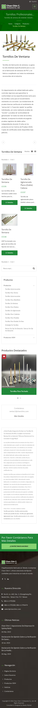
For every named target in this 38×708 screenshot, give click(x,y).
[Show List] (35, 151)
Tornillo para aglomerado (26, 513)
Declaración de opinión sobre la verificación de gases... (19, 638)
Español (34, 1)
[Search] (33, 268)
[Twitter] (5, 579)
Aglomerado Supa (8, 516)
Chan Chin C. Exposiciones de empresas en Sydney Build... (18, 627)
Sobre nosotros (10, 675)
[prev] (3, 142)
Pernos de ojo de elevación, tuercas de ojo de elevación (19, 330)
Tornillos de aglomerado (12, 310)
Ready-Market (27, 705)
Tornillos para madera (12, 307)
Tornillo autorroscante (20, 516)
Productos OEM (9, 337)
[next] (34, 142)
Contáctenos (7, 518)
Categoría (17, 24)
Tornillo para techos (9, 511)
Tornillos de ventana (19, 26)
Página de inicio (10, 671)
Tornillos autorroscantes (12, 289)
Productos (26, 24)
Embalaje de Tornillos (11, 325)
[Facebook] (2, 579)
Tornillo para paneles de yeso (11, 513)
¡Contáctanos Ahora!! (19, 546)
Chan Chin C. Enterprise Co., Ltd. (24, 701)
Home (10, 24)
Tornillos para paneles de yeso (14, 321)
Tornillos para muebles (12, 318)
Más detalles (19, 416)
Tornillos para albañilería (12, 300)
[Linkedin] (8, 579)
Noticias (7, 687)
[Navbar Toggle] (35, 6)
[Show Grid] (32, 151)
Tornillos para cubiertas (12, 314)
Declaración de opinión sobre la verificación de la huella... (19, 649)
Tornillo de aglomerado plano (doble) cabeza (27, 183)
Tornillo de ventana (6, 231)
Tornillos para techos (11, 293)
